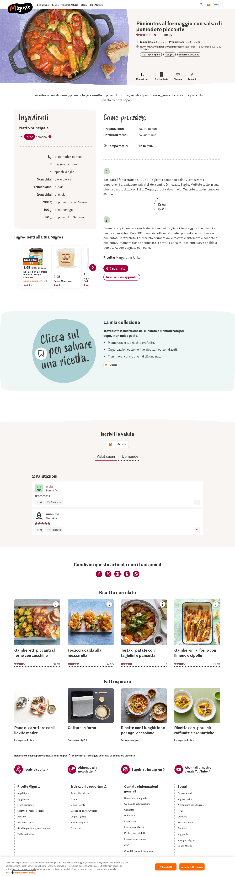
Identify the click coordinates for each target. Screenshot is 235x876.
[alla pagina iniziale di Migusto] (20, 5)
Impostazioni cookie (135, 839)
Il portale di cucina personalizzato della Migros (40, 755)
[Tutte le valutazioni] (144, 34)
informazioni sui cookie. (24, 872)
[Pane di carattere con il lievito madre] (37, 715)
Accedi (216, 4)
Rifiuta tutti (166, 867)
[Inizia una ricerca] (201, 4)
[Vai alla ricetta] (37, 633)
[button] (39, 488)
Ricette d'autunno (189, 54)
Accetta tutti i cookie (192, 867)
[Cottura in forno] (91, 715)
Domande (130, 456)
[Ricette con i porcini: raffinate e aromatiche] (197, 715)
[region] (117, 866)
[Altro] (197, 502)
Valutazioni (106, 456)
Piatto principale (151, 54)
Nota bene (50, 137)
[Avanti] (92, 267)
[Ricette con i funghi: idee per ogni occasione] (144, 715)
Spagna (169, 54)
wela (49, 486)
